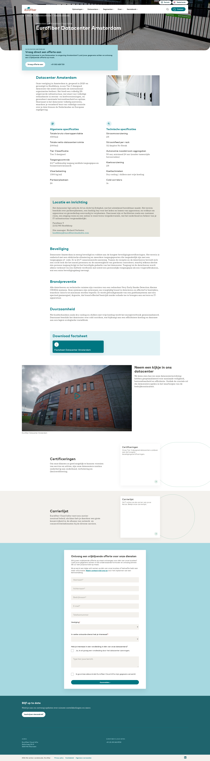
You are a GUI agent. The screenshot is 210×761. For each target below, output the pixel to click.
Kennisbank (131, 9)
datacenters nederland (43, 15)
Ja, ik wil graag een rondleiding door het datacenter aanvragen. (103, 650)
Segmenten (108, 9)
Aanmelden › (105, 682)
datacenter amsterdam (62, 15)
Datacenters (93, 9)
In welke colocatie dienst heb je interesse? (89, 634)
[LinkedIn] (185, 757)
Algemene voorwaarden (83, 758)
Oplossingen (77, 9)
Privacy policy (59, 758)
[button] (76, 396)
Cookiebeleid (69, 758)
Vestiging (75, 622)
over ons (30, 15)
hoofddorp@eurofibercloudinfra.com (71, 233)
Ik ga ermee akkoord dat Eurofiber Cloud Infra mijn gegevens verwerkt (106, 674)
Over (120, 9)
